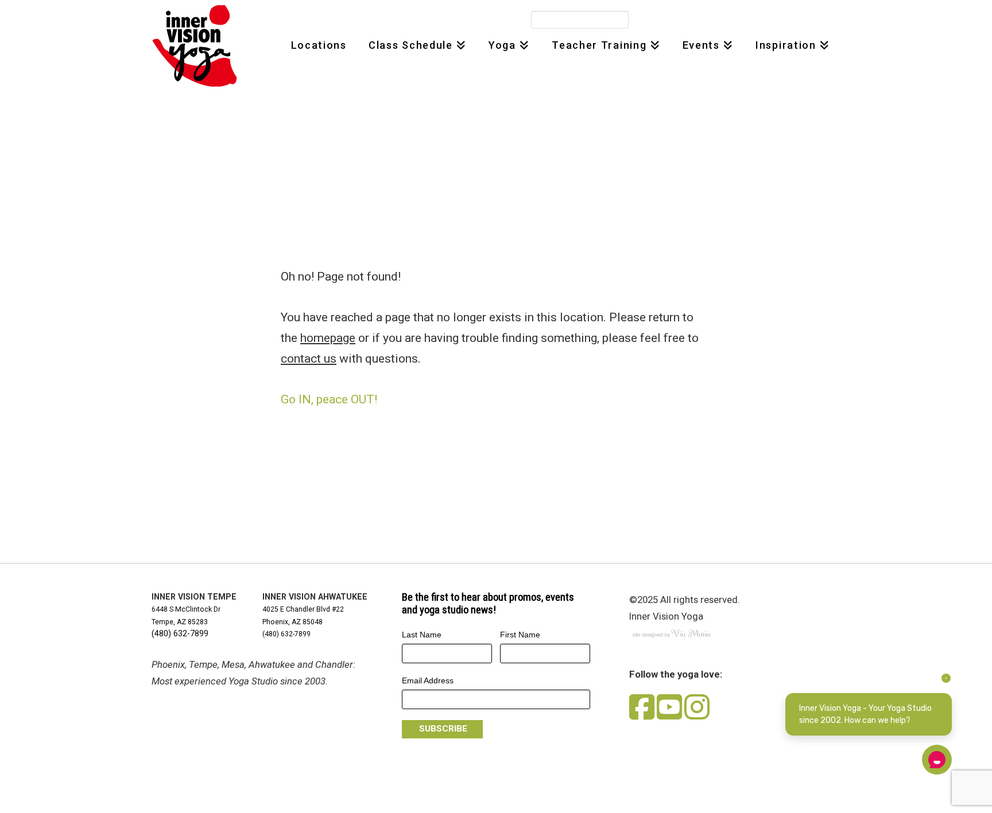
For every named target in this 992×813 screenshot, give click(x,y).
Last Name (421, 634)
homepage (327, 338)
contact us (308, 358)
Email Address (428, 680)
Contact (760, 20)
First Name (520, 634)
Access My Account (696, 20)
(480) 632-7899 (180, 633)
